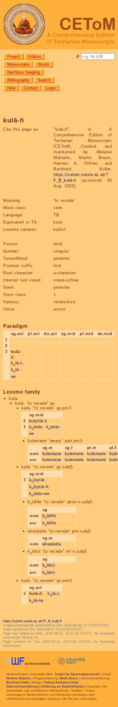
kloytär (36, 479)
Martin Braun (68, 678)
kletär (35, 427)
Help (11, 88)
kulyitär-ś (38, 421)
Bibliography (18, 80)
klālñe (49, 515)
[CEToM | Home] (59, 24)
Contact (31, 88)
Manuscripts (18, 64)
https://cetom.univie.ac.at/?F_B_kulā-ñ (32, 621)
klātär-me (39, 493)
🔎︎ (78, 56)
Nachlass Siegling (23, 72)
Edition (34, 56)
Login (51, 88)
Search (44, 80)
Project (13, 56)
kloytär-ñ (38, 486)
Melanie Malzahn (18, 678)
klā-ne (36, 600)
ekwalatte (51, 544)
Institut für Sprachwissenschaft (77, 674)
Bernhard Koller (17, 682)
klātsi (48, 565)
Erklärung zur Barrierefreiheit (62, 686)
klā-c (17, 363)
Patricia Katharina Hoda (61, 682)
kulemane (51, 453)
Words (43, 64)
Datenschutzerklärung (22, 686)
